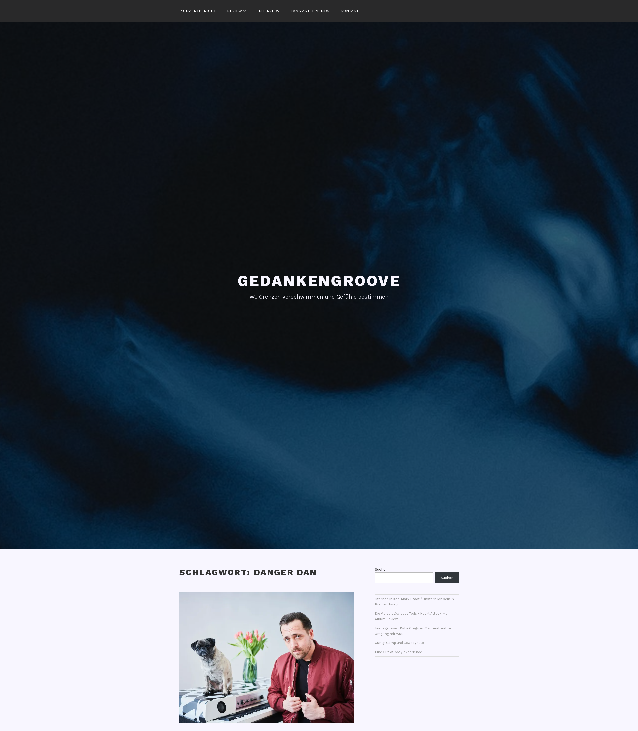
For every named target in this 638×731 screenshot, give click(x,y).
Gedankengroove (319, 281)
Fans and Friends (310, 10)
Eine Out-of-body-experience (398, 652)
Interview (268, 10)
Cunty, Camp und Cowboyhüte (399, 643)
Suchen (381, 569)
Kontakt (350, 10)
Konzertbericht (198, 10)
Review (234, 10)
